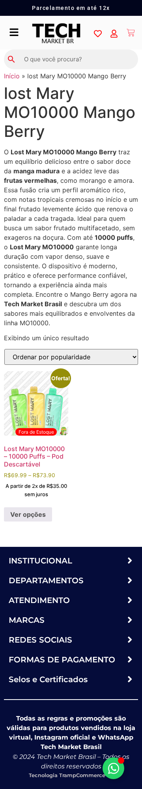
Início (12, 76)
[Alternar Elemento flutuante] (113, 768)
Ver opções (28, 514)
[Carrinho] (130, 33)
